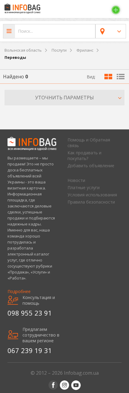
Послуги (59, 50)
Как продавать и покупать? (84, 155)
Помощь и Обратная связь (89, 142)
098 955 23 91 (30, 312)
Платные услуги (84, 187)
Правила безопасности (91, 202)
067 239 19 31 (30, 350)
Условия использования (92, 195)
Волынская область (23, 50)
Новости (76, 180)
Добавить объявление (91, 165)
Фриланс (84, 50)
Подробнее (19, 291)
